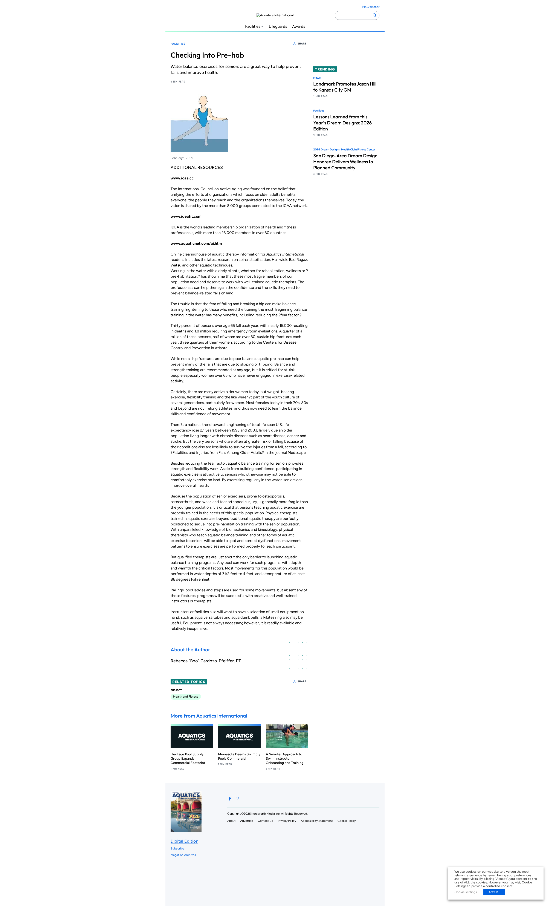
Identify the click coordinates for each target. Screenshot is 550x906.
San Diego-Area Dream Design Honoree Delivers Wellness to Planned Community (345, 162)
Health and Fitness (185, 696)
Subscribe (177, 848)
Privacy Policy (287, 821)
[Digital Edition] (186, 830)
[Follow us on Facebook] (229, 798)
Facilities (252, 26)
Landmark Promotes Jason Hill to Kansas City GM (344, 87)
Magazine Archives (183, 855)
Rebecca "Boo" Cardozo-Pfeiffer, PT (206, 660)
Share (302, 43)
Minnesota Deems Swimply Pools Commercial (239, 756)
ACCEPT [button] (494, 892)
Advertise (246, 821)
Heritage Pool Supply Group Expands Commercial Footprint (188, 758)
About (231, 821)
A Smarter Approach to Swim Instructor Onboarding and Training (284, 758)
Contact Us (265, 821)
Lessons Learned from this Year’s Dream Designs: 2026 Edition (342, 123)
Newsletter (370, 7)
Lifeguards (278, 26)
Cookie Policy (347, 821)
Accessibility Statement (317, 821)
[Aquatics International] (275, 15)
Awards (298, 26)
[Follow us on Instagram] (237, 798)
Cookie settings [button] (465, 892)
